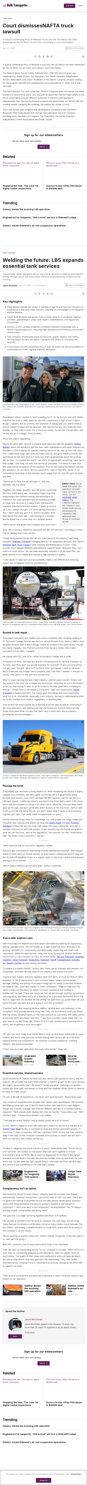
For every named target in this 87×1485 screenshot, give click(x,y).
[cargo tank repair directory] (56, 1175)
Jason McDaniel (10, 285)
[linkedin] (39, 56)
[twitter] (43, 56)
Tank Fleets (8, 18)
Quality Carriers (14, 963)
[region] (43, 1477)
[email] (52, 56)
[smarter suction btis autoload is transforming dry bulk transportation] (56, 1060)
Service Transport (65, 957)
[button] (4, 5)
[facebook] (35, 56)
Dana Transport (20, 960)
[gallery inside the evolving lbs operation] (13, 1289)
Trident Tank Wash (12, 1129)
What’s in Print (9, 253)
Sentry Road (55, 823)
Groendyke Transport (39, 960)
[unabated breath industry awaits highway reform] (13, 1060)
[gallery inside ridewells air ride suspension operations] (56, 1289)
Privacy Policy (76, 1474)
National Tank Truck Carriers (17, 545)
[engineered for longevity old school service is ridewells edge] (13, 1175)
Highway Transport (21, 541)
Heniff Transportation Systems (65, 960)
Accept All (43, 1480)
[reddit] (47, 56)
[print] (83, 56)
